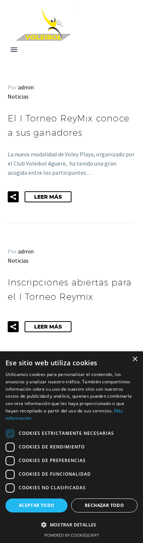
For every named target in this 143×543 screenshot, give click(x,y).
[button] (13, 196)
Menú (14, 49)
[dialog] (71, 447)
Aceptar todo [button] (37, 505)
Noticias (18, 96)
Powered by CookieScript (71, 535)
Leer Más (48, 197)
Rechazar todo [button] (104, 505)
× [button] (135, 359)
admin (26, 87)
